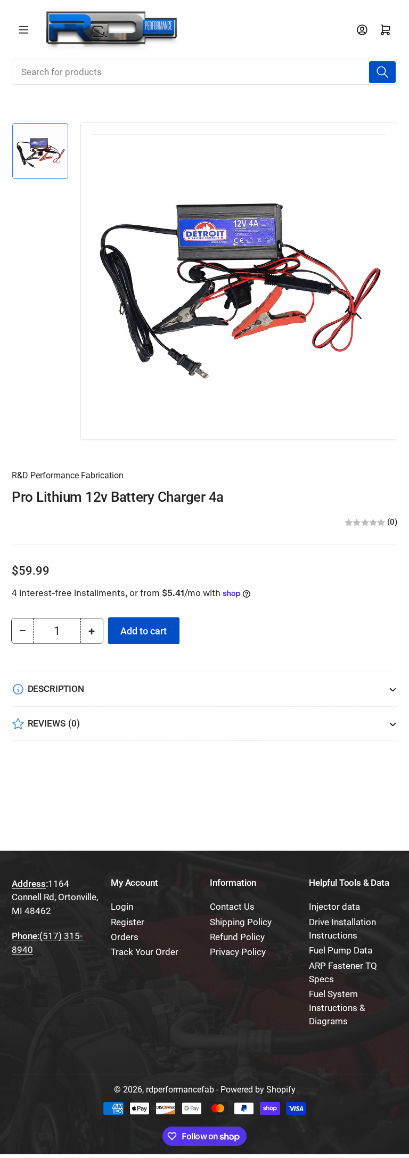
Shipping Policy (241, 922)
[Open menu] (23, 30)
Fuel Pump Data (340, 950)
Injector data (334, 907)
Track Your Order (144, 952)
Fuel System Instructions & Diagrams (337, 1007)
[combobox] (204, 72)
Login (122, 907)
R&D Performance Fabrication (68, 475)
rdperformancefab (180, 1089)
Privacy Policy (238, 952)
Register (127, 922)
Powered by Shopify (258, 1089)
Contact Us (232, 907)
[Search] (382, 72)
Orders (124, 937)
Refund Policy (237, 937)
